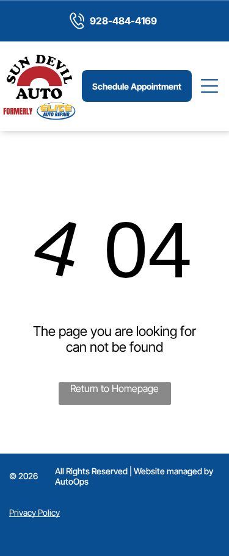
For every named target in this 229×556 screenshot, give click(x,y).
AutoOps (72, 481)
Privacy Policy (34, 512)
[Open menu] (210, 86)
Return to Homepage (114, 388)
